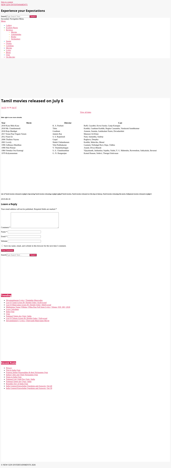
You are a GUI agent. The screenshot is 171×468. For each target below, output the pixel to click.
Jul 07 (14, 108)
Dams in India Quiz (14, 377)
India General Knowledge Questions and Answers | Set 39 (29, 388)
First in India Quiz (13, 370)
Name (4, 232)
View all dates (85, 112)
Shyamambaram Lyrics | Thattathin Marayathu (24, 300)
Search (3, 16)
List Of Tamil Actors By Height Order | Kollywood (26, 303)
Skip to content (7, 2)
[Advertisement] (76, 77)
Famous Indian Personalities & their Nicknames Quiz (27, 372)
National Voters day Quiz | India (18, 316)
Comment (5, 227)
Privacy (9, 368)
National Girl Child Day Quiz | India (20, 379)
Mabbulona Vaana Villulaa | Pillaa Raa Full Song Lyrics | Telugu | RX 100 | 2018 (38, 307)
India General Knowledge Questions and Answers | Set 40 (29, 386)
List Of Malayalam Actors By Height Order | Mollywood (28, 305)
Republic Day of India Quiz (17, 384)
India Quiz (10, 312)
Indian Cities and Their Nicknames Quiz (22, 375)
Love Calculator (12, 309)
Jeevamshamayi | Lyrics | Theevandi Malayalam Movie (27, 321)
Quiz (8, 314)
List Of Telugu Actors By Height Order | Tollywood (26, 318)
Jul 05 (3, 108)
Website (4, 241)
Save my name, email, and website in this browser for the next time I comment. (35, 246)
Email (4, 236)
